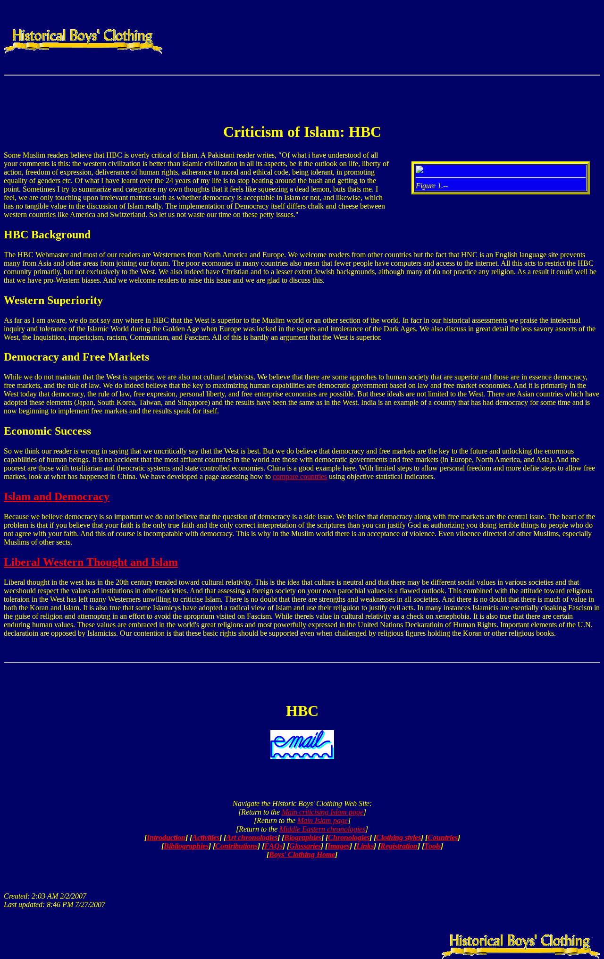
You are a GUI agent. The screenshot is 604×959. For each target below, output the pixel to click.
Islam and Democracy (56, 496)
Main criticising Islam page (322, 812)
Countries (443, 837)
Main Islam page (322, 820)
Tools (432, 846)
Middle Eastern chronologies (322, 829)
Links (365, 846)
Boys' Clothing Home (302, 854)
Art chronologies (251, 837)
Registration (399, 846)
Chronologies (348, 837)
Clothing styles (398, 837)
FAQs (273, 846)
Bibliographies (186, 846)
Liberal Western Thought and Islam (91, 562)
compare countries (300, 476)
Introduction (166, 837)
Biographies (302, 837)
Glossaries (305, 846)
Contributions (236, 846)
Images (338, 846)
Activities (205, 837)
